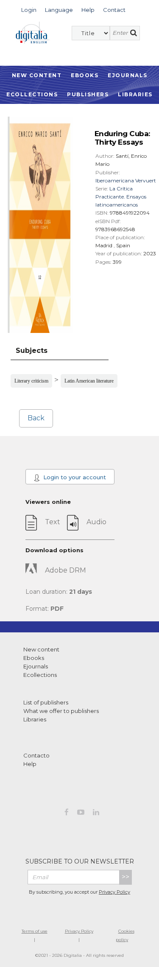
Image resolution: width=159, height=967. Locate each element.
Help (29, 763)
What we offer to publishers (61, 710)
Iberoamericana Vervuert (125, 180)
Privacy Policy (114, 892)
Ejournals (128, 75)
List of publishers (45, 702)
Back (36, 418)
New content (41, 649)
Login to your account (74, 477)
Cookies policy (125, 935)
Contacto (36, 755)
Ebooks (84, 75)
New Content (37, 75)
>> (125, 877)
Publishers (88, 94)
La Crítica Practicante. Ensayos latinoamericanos (120, 196)
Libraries (135, 94)
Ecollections (32, 94)
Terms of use (34, 931)
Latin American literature (89, 381)
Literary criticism (31, 381)
